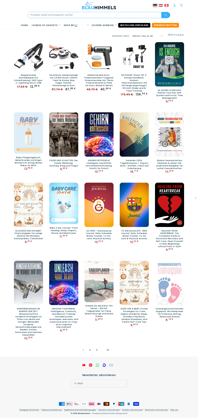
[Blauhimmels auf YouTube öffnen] (83, 365)
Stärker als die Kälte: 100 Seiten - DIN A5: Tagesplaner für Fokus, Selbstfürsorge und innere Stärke (99, 311)
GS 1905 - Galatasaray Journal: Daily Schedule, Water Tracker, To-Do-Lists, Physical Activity (99, 234)
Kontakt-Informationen (132, 410)
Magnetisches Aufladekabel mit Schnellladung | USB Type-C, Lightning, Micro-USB (28, 79)
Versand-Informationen (109, 410)
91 (108, 350)
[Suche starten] (165, 15)
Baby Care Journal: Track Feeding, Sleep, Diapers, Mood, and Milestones (64, 231)
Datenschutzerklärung (52, 410)
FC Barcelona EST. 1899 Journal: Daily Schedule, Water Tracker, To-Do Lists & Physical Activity (134, 234)
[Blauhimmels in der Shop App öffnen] (104, 365)
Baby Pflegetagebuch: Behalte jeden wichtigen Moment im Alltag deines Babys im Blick (28, 161)
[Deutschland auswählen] (155, 5)
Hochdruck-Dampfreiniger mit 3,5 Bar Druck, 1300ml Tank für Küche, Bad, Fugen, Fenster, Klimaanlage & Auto (63, 80)
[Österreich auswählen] (160, 5)
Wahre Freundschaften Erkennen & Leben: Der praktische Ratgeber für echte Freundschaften (169, 164)
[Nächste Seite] (115, 350)
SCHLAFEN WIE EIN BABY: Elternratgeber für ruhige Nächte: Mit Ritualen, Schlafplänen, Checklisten (28, 234)
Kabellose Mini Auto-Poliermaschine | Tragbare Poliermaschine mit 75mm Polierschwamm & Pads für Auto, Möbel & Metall (99, 80)
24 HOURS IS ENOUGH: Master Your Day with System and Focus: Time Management (169, 94)
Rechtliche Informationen (156, 410)
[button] (46, 25)
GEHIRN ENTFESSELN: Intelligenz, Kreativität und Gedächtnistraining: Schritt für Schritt (99, 164)
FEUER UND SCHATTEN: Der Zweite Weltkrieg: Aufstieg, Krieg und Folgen (63, 163)
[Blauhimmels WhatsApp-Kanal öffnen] (97, 365)
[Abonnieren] (123, 383)
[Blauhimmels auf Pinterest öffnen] (90, 365)
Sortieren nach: (120, 35)
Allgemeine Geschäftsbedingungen (80, 410)
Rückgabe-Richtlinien (29, 410)
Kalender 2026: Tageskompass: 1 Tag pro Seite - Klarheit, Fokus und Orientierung (134, 164)
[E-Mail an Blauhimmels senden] (111, 365)
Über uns (174, 410)
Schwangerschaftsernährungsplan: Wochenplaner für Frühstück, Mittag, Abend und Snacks (169, 313)
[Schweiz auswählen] (166, 5)
